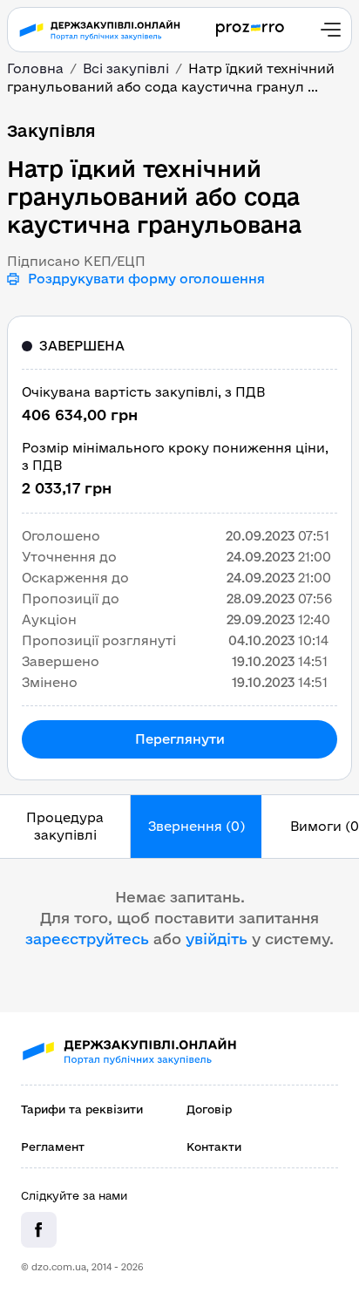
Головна (35, 68)
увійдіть (216, 938)
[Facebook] (39, 1230)
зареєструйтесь (87, 938)
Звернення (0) (196, 826)
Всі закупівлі (126, 68)
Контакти (213, 1146)
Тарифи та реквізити (82, 1109)
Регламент (53, 1146)
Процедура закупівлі (65, 826)
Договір (209, 1109)
